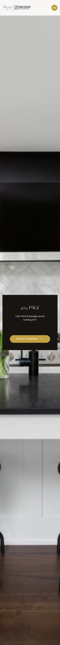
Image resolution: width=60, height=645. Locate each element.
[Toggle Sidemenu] (54, 8)
